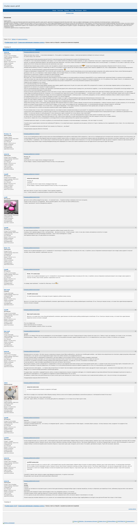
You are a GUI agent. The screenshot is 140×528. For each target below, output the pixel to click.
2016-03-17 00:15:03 (34, 52)
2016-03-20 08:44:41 (34, 417)
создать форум (132, 509)
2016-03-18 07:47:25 (34, 197)
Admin (6, 383)
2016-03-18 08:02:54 (34, 227)
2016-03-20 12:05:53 (34, 458)
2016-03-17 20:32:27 (34, 174)
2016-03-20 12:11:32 (34, 481)
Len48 (5, 197)
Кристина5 (7, 289)
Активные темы (70, 13)
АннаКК (6, 174)
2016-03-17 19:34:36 (34, 154)
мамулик (6, 52)
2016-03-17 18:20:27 (34, 133)
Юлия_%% (7, 248)
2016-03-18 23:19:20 (34, 289)
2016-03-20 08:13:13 (34, 382)
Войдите (14, 39)
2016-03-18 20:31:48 (34, 269)
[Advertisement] (26, 32)
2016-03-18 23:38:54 (34, 309)
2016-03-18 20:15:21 (34, 247)
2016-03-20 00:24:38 (34, 351)
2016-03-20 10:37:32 (34, 437)
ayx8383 (6, 438)
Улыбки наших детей (11, 42)
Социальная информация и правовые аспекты (31, 42)
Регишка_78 (7, 134)
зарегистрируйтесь (22, 39)
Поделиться (27, 52)
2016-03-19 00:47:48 (34, 331)
